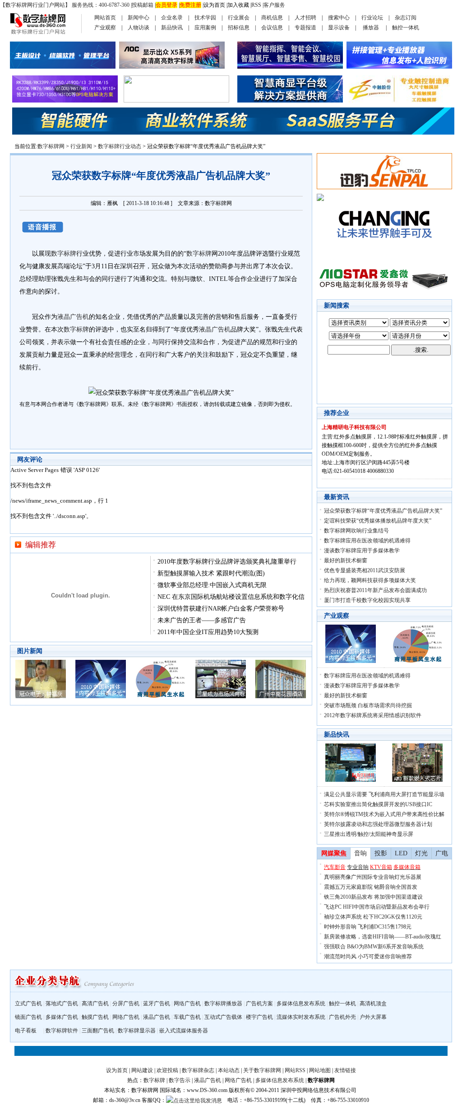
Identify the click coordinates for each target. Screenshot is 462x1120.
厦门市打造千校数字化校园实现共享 (367, 600)
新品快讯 (172, 27)
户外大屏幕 (373, 1017)
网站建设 (142, 1070)
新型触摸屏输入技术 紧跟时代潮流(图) (211, 573)
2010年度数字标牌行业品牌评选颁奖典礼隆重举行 (226, 561)
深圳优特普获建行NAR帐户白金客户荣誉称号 (220, 608)
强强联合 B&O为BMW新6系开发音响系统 (374, 946)
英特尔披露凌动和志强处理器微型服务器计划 (378, 824)
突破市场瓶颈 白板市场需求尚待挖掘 (368, 705)
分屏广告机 (125, 1003)
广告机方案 (259, 1003)
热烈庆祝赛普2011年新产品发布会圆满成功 (375, 590)
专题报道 (305, 27)
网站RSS (295, 1070)
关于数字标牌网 (262, 1070)
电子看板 (26, 1030)
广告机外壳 (342, 1017)
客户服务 (274, 5)
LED (401, 853)
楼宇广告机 (259, 1017)
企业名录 (172, 17)
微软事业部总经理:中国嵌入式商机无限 (212, 585)
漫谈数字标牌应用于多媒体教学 (362, 550)
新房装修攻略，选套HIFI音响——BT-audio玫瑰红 (382, 936)
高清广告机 (95, 1003)
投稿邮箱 (142, 5)
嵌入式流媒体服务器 (183, 1030)
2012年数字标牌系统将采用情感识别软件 (372, 715)
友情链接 (345, 1070)
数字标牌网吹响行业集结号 (356, 530)
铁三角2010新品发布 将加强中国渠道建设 (373, 897)
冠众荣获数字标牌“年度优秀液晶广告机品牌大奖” (383, 511)
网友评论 (29, 459)
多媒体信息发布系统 (301, 1003)
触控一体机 (405, 27)
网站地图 (320, 1070)
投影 (380, 853)
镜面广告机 (28, 1017)
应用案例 (205, 27)
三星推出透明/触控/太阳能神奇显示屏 (368, 834)
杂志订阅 (405, 17)
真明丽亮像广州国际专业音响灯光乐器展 (372, 877)
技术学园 (205, 17)
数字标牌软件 (62, 1030)
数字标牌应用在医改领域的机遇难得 (367, 540)
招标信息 (238, 27)
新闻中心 (138, 17)
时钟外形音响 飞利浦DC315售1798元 (367, 927)
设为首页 (214, 5)
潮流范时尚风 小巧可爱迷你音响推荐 (368, 956)
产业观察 (105, 27)
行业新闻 (81, 146)
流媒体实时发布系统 (301, 1017)
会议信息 (272, 27)
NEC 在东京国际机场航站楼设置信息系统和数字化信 (231, 596)
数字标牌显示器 (137, 1030)
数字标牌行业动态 (119, 146)
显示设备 (339, 27)
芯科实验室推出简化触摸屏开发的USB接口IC (378, 804)
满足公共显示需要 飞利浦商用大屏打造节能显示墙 (384, 794)
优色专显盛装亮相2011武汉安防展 (364, 570)
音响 (360, 853)
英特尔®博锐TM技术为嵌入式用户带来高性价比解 (384, 814)
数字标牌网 (51, 146)
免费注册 (190, 5)
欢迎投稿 (167, 1070)
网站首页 (105, 17)
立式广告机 (28, 1003)
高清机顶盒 (373, 1003)
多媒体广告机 (62, 1017)
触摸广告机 (95, 1017)
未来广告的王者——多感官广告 (201, 620)
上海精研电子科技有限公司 (354, 427)
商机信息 (272, 17)
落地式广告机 (62, 1003)
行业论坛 (372, 17)
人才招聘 (305, 17)
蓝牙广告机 (156, 1003)
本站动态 (229, 1070)
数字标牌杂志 (198, 1070)
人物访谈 (138, 27)
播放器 (371, 27)
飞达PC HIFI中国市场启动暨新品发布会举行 (377, 907)
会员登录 (166, 5)
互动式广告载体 (223, 1017)
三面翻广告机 (98, 1030)
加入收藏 (238, 5)
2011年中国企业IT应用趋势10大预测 (208, 632)
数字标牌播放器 (223, 1003)
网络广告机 (187, 1003)
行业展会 (238, 17)
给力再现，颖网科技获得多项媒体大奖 (370, 580)
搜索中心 (339, 17)
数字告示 (179, 1080)
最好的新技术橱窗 (345, 560)
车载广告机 (187, 1017)
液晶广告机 (73, 316)
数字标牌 (63, 253)
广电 (441, 853)
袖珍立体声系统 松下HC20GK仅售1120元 (373, 917)
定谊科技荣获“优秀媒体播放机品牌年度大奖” (377, 521)
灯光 (421, 853)
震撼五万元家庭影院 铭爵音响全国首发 (370, 887)
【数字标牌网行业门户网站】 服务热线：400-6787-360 (64, 5)
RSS (256, 5)
